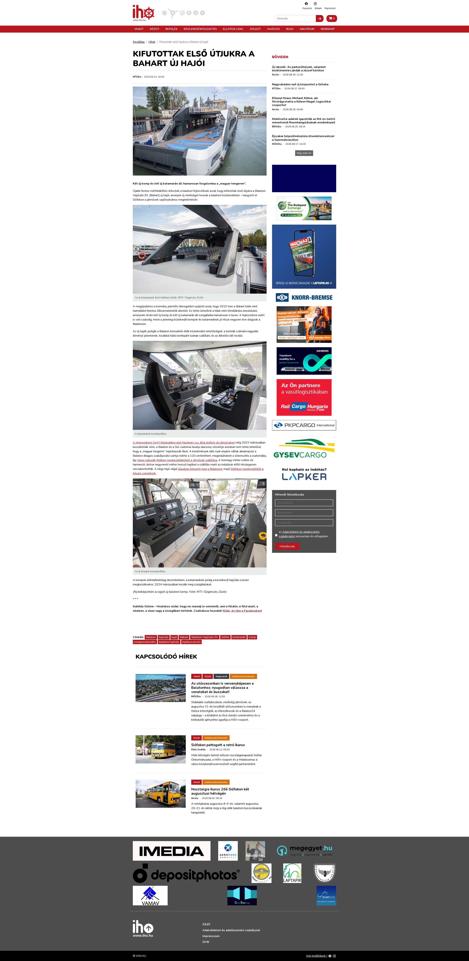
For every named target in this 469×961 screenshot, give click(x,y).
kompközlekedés (145, 642)
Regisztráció (330, 8)
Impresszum (210, 936)
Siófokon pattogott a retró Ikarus (218, 745)
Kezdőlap (139, 42)
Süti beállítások (316, 956)
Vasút (138, 29)
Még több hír (304, 153)
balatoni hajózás (169, 642)
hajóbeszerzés (191, 642)
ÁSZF (206, 924)
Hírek (152, 42)
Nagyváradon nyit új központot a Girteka (300, 84)
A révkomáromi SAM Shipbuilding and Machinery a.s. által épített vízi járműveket (184, 443)
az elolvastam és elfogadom (303, 534)
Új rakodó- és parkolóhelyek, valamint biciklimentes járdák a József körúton (299, 68)
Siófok (225, 637)
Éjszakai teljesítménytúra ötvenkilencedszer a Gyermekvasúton (303, 138)
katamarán (239, 637)
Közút (154, 29)
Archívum (307, 29)
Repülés (171, 29)
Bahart (184, 637)
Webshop (328, 29)
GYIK (205, 942)
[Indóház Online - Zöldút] (195, 13)
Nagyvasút (221, 676)
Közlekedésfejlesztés (200, 29)
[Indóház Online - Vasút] (164, 13)
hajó (174, 637)
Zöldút (255, 29)
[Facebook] (305, 3)
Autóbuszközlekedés (243, 676)
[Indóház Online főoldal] (202, 13)
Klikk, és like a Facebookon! (242, 611)
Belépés (318, 8)
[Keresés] (320, 18)
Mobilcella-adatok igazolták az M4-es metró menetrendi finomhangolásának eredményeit (303, 120)
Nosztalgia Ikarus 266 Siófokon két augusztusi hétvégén (220, 791)
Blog (289, 29)
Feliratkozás (287, 546)
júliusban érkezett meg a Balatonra (200, 469)
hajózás (163, 637)
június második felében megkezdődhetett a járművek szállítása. (177, 460)
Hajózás (273, 29)
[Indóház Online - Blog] (189, 13)
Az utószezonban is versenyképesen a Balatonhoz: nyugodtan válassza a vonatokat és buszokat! (222, 687)
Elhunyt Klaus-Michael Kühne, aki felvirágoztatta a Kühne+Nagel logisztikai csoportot (301, 101)
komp (252, 637)
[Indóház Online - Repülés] (173, 13)
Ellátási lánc (233, 29)
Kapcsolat (307, 8)
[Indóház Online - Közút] (182, 13)
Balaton (151, 637)
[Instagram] (314, 3)
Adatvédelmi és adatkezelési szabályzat (231, 930)
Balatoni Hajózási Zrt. (204, 637)
